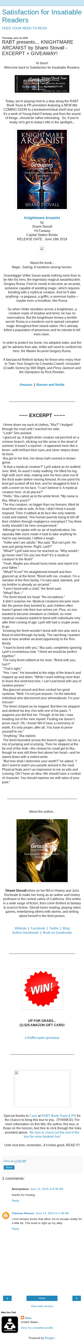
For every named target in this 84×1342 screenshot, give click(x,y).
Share (9, 1167)
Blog (66, 928)
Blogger (50, 1338)
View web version (42, 1306)
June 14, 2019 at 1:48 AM (52, 1213)
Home (42, 1298)
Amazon (26, 384)
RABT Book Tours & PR (58, 1115)
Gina (28, 1318)
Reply (15, 1200)
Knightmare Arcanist (42, 218)
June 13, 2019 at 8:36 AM (46, 1189)
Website (21, 928)
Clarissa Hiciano (23, 1213)
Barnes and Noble (50, 384)
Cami (33, 1115)
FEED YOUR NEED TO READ (24, 28)
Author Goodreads (25, 932)
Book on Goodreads (57, 932)
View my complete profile (37, 1327)
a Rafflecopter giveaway (42, 1037)
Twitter (54, 928)
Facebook (38, 928)
